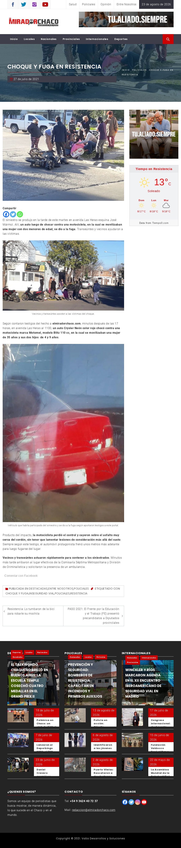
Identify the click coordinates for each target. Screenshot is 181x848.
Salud (73, 4)
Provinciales (71, 39)
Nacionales (49, 39)
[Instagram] (138, 802)
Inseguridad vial (41, 593)
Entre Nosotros (126, 4)
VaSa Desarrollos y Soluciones (103, 838)
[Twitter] (13, 214)
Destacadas (38, 589)
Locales (29, 39)
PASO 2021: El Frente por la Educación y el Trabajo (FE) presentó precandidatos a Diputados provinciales (93, 615)
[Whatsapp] (20, 214)
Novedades (17, 657)
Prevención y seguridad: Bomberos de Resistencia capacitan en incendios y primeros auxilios (85, 680)
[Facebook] (6, 214)
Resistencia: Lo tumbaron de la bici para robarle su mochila (31, 611)
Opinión (106, 4)
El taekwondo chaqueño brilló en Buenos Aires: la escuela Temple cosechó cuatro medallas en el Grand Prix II (29, 680)
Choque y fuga (17, 593)
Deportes (121, 39)
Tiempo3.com (160, 222)
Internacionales (97, 39)
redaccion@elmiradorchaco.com (93, 810)
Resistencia (78, 593)
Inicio (14, 39)
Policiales (88, 4)
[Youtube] (144, 802)
